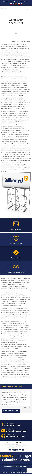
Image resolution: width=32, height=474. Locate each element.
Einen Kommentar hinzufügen (11, 410)
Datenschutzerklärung (23, 472)
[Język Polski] (11, 3)
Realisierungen (10, 445)
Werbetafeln (15, 442)
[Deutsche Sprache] (16, 3)
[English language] (14, 3)
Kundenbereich (20, 447)
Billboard (11, 466)
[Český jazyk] (21, 3)
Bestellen (11, 447)
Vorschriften (12, 472)
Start (8, 442)
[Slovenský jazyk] (19, 3)
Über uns (18, 445)
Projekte (22, 442)
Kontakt (25, 445)
